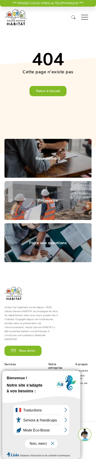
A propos (81, 364)
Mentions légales (80, 377)
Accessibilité (81, 370)
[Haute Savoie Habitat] (15, 17)
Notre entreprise (55, 366)
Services (10, 364)
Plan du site (81, 383)
